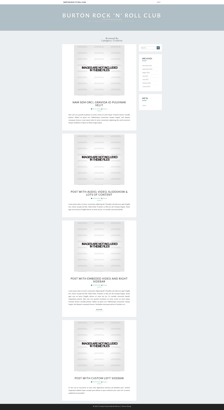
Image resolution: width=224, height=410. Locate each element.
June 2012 (145, 79)
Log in (144, 105)
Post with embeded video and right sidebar (99, 280)
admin (105, 109)
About (159, 2)
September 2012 (147, 69)
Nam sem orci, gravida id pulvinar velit (99, 104)
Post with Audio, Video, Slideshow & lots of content (99, 193)
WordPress (116, 406)
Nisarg (129, 406)
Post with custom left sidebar (99, 378)
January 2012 (146, 86)
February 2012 (146, 83)
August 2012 (146, 72)
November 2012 (147, 65)
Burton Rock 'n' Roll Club (74, 2)
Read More (99, 309)
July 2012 (145, 76)
